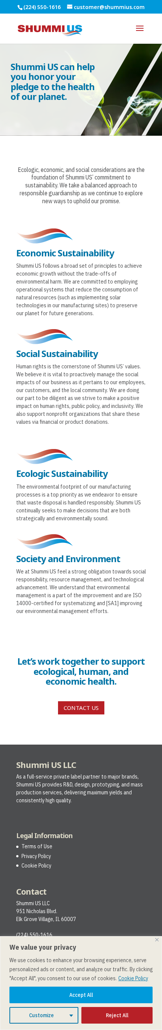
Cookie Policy (133, 978)
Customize (41, 1015)
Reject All (117, 1015)
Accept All (81, 995)
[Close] (157, 939)
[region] (81, 983)
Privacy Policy (36, 856)
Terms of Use (36, 846)
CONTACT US (81, 707)
